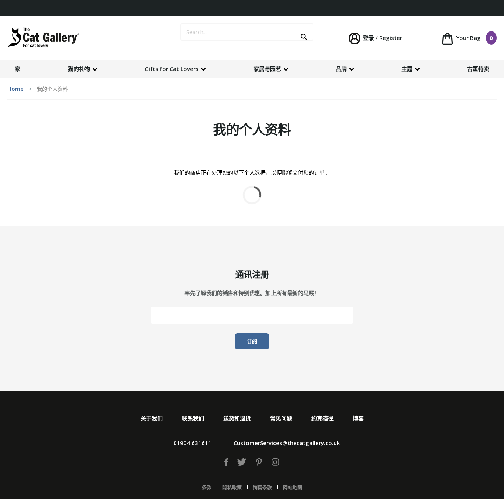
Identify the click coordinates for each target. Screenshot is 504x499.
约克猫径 (322, 418)
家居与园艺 (268, 68)
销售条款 (262, 487)
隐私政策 (232, 487)
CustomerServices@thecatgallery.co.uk (287, 443)
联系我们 (193, 418)
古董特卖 (478, 68)
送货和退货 (237, 418)
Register (390, 37)
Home (15, 88)
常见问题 (281, 418)
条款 (206, 487)
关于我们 (152, 418)
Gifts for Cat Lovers (172, 68)
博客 (358, 418)
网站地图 (292, 487)
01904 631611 (192, 443)
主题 (407, 68)
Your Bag (474, 37)
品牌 (342, 68)
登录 (368, 37)
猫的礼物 (80, 68)
